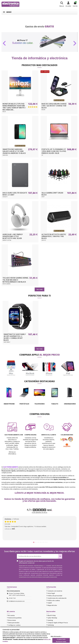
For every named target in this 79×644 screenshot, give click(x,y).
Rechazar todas (61, 641)
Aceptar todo (61, 639)
